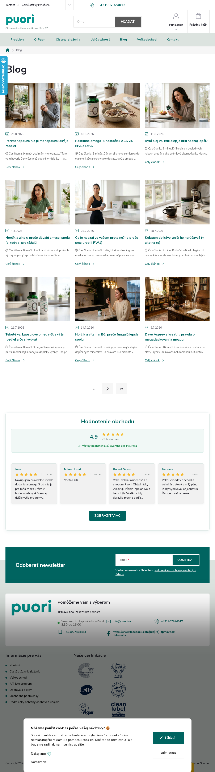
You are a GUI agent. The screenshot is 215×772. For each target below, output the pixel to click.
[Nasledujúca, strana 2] (107, 388)
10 (121, 388)
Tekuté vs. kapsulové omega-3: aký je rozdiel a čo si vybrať (34, 337)
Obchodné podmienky (24, 696)
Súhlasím (171, 737)
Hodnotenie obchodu (107, 421)
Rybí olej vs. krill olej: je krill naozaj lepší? (176, 141)
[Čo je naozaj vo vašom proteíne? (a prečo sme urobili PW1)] (107, 202)
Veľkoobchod (18, 678)
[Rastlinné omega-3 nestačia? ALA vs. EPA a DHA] (107, 105)
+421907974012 (172, 621)
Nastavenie (39, 762)
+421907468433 (75, 632)
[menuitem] (17, 39)
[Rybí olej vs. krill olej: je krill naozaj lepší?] (177, 105)
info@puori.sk (122, 621)
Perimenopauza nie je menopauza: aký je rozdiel (36, 143)
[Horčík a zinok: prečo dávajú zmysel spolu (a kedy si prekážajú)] (37, 202)
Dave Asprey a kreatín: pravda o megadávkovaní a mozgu (170, 337)
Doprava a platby (21, 690)
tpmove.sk (168, 632)
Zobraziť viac (107, 515)
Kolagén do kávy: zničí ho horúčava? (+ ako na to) (174, 240)
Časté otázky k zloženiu (36, 5)
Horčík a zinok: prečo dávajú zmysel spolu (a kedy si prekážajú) (37, 240)
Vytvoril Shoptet (200, 763)
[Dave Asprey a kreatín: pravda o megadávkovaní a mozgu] (177, 298)
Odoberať (185, 560)
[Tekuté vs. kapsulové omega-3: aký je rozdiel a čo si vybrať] (37, 298)
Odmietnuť (168, 753)
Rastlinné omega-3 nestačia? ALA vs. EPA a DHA (104, 143)
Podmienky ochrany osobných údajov (34, 702)
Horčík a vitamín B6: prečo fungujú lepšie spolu (107, 337)
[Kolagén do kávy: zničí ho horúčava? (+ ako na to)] (177, 202)
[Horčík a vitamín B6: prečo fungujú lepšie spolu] (107, 298)
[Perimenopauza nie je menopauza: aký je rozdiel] (37, 105)
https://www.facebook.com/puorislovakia (133, 633)
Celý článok (12, 167)
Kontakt (10, 5)
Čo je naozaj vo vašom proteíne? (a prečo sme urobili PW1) (106, 240)
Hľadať (128, 21)
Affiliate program (21, 684)
